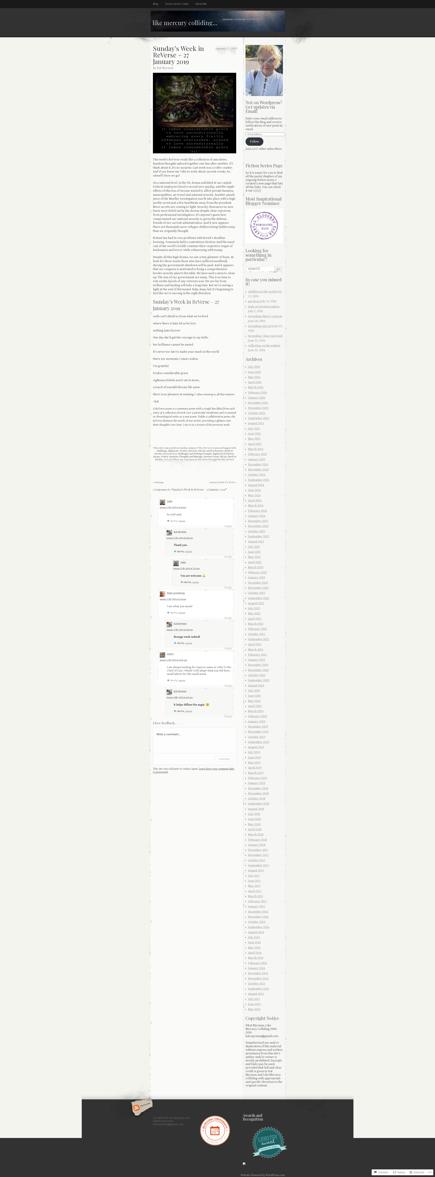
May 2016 (254, 948)
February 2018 (257, 840)
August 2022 (256, 603)
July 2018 (254, 814)
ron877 (170, 653)
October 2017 (256, 860)
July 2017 (254, 876)
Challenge (161, 450)
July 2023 (254, 547)
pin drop (253, 301)
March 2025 (255, 449)
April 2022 (255, 619)
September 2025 (258, 418)
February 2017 (257, 901)
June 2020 (254, 696)
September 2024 (258, 480)
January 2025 (256, 459)
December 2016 (258, 912)
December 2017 (258, 850)
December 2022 (258, 583)
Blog (155, 4)
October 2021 (256, 634)
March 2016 (255, 958)
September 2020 (258, 680)
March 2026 (255, 387)
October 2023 (256, 531)
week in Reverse (214, 450)
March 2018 (255, 834)
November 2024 (258, 469)
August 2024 (256, 485)
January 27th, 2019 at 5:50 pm (173, 599)
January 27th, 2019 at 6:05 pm (180, 538)
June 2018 (254, 819)
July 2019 (254, 752)
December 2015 (258, 973)
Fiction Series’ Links (177, 4)
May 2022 (254, 613)
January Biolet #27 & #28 (222, 482)
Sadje (169, 501)
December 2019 (258, 726)
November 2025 (258, 408)
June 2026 (254, 372)
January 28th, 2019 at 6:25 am (180, 697)
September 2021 (258, 639)
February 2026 (257, 392)
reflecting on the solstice (264, 345)
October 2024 (256, 475)
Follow (254, 141)
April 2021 (255, 644)
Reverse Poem (211, 456)
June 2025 (254, 433)
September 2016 (258, 927)
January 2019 (256, 783)
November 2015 (258, 978)
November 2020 (258, 670)
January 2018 (256, 845)
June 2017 (254, 881)
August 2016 (256, 932)
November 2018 (258, 793)
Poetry (183, 450)
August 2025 (256, 423)
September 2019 (258, 742)
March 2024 (255, 505)
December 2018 (258, 788)
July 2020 (254, 690)
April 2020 (255, 706)
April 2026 (255, 382)
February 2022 (257, 629)
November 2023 (258, 526)
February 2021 (257, 655)
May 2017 (254, 886)
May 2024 (254, 495)
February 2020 (257, 716)
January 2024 (256, 516)
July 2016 (254, 937)
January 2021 (256, 660)
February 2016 (257, 963)
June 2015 (254, 1004)
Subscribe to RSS (141, 1108)
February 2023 (257, 572)
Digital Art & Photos (223, 453)
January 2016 (256, 968)
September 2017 (258, 865)
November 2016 (258, 917)
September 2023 (258, 536)
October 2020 (256, 675)
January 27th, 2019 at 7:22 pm (186, 568)
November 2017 (258, 855)
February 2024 (257, 511)
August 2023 (256, 541)
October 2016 (256, 922)
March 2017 (255, 896)
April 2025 (255, 444)
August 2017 (256, 870)
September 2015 (258, 989)
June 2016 (254, 942)
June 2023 (254, 552)
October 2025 (256, 413)
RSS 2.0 (225, 459)
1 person (181, 521)
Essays (156, 456)
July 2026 (254, 367)
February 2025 (257, 454)
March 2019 (255, 773)
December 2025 (258, 403)
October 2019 (256, 737)
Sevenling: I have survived (265, 336)
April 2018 (255, 829)
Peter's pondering (176, 592)
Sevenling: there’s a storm (265, 316)
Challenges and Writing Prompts (194, 453)
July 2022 (254, 608)
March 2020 (255, 711)
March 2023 (255, 567)
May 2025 (254, 439)
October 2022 (256, 593)
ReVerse (192, 450)
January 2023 (256, 577)
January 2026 (256, 398)
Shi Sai (201, 450)
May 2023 (254, 557)
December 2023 (258, 521)
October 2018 (256, 798)
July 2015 (254, 999)
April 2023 (255, 562)
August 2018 (256, 809)
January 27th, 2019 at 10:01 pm (173, 660)
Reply (228, 526)
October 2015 (256, 983)
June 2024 (254, 490)
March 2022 (255, 624)
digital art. (173, 450)
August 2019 (256, 747)
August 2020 (256, 685)
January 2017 (256, 906)
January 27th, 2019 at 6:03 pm (180, 630)
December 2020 (258, 665)
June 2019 (254, 757)
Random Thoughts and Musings (186, 456)
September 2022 (258, 598)
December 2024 (258, 464)
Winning (158, 482)
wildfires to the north (262, 291)
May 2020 (254, 701)
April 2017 (255, 891)
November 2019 (258, 732)
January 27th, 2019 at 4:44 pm (173, 507)
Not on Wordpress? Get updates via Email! (264, 106)
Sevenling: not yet (260, 326)
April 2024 (255, 500)
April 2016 (255, 953)
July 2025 (254, 428)
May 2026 (254, 377)
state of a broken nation (263, 306)
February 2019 (257, 778)
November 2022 (258, 588)
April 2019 (255, 768)
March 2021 (255, 649)
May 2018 (254, 824)
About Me (201, 4)
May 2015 (254, 1009)
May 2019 (254, 762)
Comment (224, 758)
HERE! (257, 190)
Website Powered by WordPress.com (263, 1175)
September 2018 (258, 803)
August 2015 (256, 994)
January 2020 (256, 721)
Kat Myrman (165, 68)
